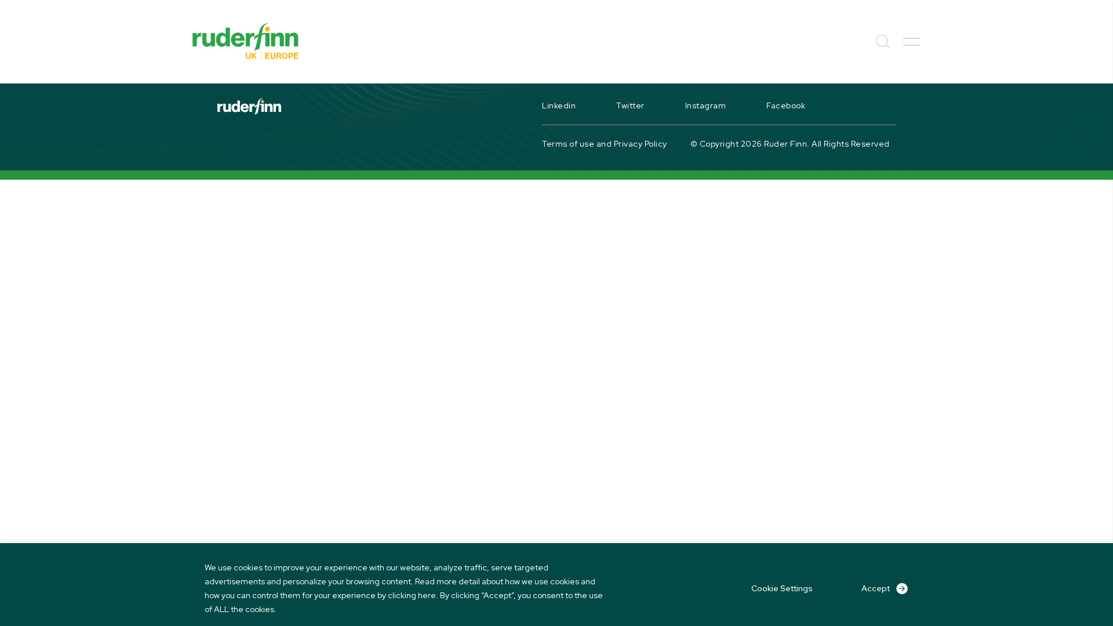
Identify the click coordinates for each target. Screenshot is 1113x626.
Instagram (705, 105)
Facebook (785, 105)
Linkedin (559, 105)
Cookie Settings (782, 588)
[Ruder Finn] (245, 41)
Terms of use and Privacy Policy (604, 144)
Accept (875, 588)
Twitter (630, 105)
